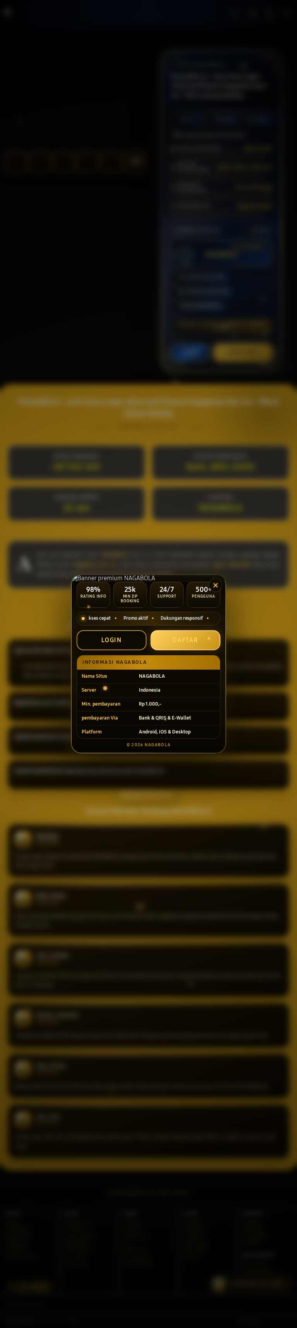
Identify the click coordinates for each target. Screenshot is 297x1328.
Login (111, 640)
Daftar (185, 640)
